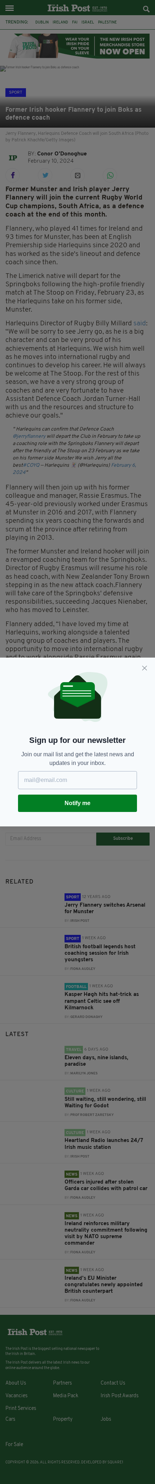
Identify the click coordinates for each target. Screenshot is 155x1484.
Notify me (77, 803)
